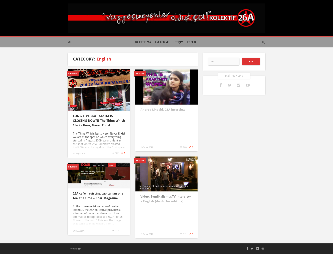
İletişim (178, 42)
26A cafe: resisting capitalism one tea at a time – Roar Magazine (98, 196)
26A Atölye (162, 42)
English (192, 42)
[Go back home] (69, 42)
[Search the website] (263, 42)
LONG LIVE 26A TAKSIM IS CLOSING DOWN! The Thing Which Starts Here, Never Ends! (99, 120)
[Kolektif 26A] (166, 17)
